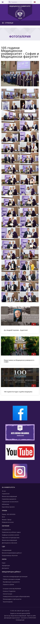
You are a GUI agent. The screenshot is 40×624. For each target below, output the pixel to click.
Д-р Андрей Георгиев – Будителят (16, 330)
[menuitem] (35, 2)
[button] (2, 2)
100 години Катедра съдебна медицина (18, 392)
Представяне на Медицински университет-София (19, 361)
